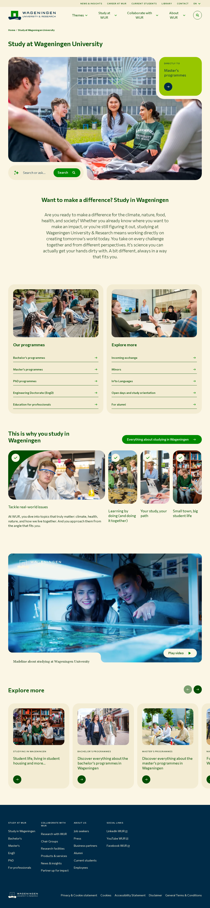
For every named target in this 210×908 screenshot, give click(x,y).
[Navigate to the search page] (197, 15)
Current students (144, 3)
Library (167, 3)
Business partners (85, 845)
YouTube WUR (116, 838)
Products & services (54, 856)
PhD (11, 860)
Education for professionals (32, 404)
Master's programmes (28, 369)
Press (77, 838)
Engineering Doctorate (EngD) (33, 392)
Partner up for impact (55, 870)
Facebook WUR (117, 845)
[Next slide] (198, 689)
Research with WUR (54, 834)
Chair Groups (49, 841)
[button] (56, 493)
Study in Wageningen (21, 831)
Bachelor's (15, 838)
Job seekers (81, 831)
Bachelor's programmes (29, 357)
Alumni (78, 853)
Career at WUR (117, 3)
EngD (11, 853)
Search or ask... (34, 172)
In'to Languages (122, 381)
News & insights (51, 863)
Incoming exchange (124, 357)
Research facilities (53, 848)
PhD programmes (25, 381)
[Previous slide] (188, 689)
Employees (81, 867)
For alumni (119, 404)
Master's (14, 845)
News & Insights (91, 3)
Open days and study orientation (133, 392)
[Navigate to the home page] (32, 15)
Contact (183, 3)
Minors (116, 369)
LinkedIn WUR (116, 831)
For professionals (19, 867)
